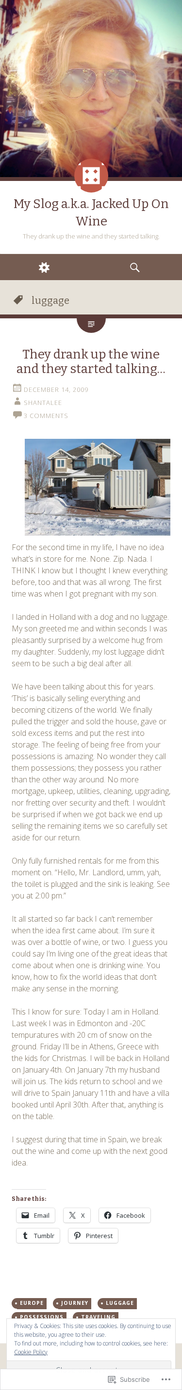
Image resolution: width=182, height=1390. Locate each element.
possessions (42, 1317)
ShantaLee (43, 402)
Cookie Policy (31, 1352)
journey (74, 1303)
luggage (120, 1303)
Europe (32, 1303)
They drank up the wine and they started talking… (91, 361)
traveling (98, 1317)
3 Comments (46, 415)
